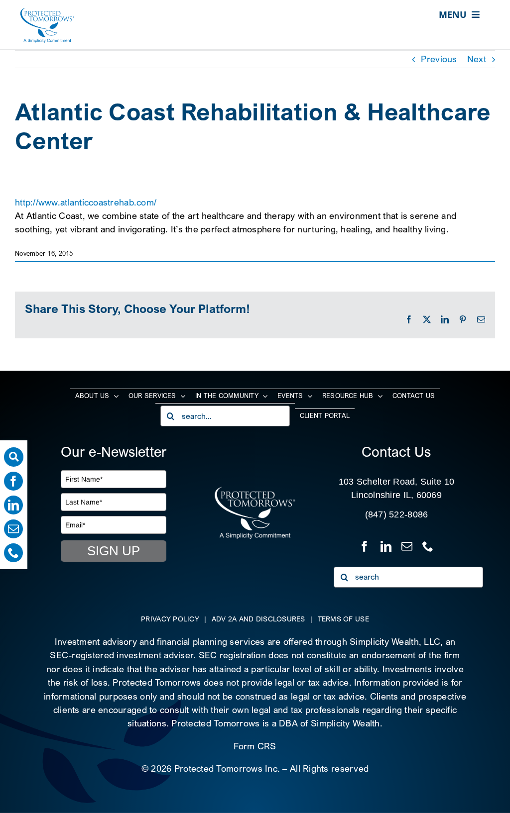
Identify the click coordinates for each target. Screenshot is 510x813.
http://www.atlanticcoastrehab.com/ (85, 202)
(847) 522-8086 (396, 514)
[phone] (13, 552)
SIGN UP (113, 551)
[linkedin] (13, 505)
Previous (439, 59)
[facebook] (13, 481)
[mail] (13, 528)
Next (476, 59)
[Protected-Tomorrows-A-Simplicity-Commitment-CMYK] (47, 11)
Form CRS (255, 746)
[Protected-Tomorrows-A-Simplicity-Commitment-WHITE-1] (254, 490)
